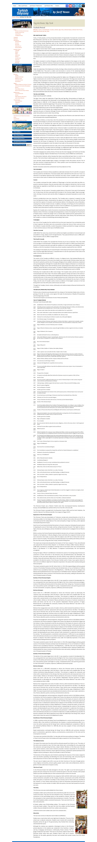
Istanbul (16, 75)
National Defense (18, 47)
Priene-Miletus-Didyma (19, 88)
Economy (17, 42)
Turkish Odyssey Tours (22, 139)
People (16, 53)
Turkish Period (39, 28)
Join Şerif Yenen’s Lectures (22, 142)
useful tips (22, 110)
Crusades (52, 29)
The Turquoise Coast (19, 93)
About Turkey (22, 24)
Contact (57, 5)
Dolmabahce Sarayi (19, 79)
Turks (48, 31)
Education (17, 44)
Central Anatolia (17, 99)
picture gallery (22, 132)
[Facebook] (73, 6)
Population (16, 38)
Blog (17, 17)
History (15, 29)
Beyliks (36, 29)
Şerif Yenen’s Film (48, 5)
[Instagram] (67, 6)
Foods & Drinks (16, 118)
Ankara (16, 103)
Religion (16, 51)
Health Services (18, 45)
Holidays (17, 56)
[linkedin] (80, 6)
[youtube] (70, 6)
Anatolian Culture (17, 49)
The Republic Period (19, 35)
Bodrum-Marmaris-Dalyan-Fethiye (22, 90)
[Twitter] (76, 6)
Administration (18, 41)
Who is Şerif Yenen (23, 5)
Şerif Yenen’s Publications (36, 5)
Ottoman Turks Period (77, 29)
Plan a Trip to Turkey (22, 136)
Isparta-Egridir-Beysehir (19, 97)
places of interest (22, 68)
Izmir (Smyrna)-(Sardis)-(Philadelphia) (22, 85)
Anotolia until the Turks (19, 32)
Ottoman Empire (68, 29)
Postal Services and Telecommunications (22, 115)
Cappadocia (17, 102)
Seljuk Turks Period (37, 31)
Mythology (17, 62)
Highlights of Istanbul (19, 76)
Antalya (16, 94)
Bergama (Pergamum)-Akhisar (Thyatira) (23, 84)
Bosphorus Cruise (18, 78)
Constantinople (45, 29)
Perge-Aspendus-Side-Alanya (20, 96)
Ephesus (16, 87)
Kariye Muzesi (18, 81)
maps (22, 126)
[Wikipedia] (83, 6)
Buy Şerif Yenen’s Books (22, 145)
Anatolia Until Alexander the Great (21, 30)
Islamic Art (17, 59)
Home (14, 5)
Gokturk (56, 29)
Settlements (17, 54)
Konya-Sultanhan (18, 100)
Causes (40, 29)
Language (17, 50)
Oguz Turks (61, 29)
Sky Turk (44, 31)
